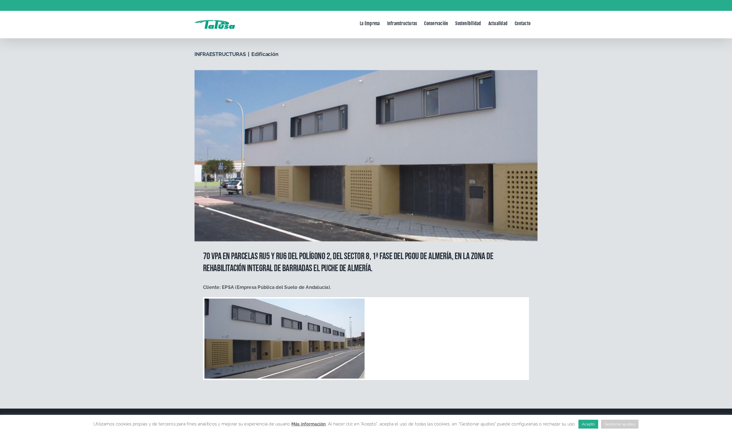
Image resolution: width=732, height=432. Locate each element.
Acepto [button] (588, 424)
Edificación (264, 54)
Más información (308, 424)
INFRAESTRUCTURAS (220, 54)
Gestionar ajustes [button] (619, 424)
